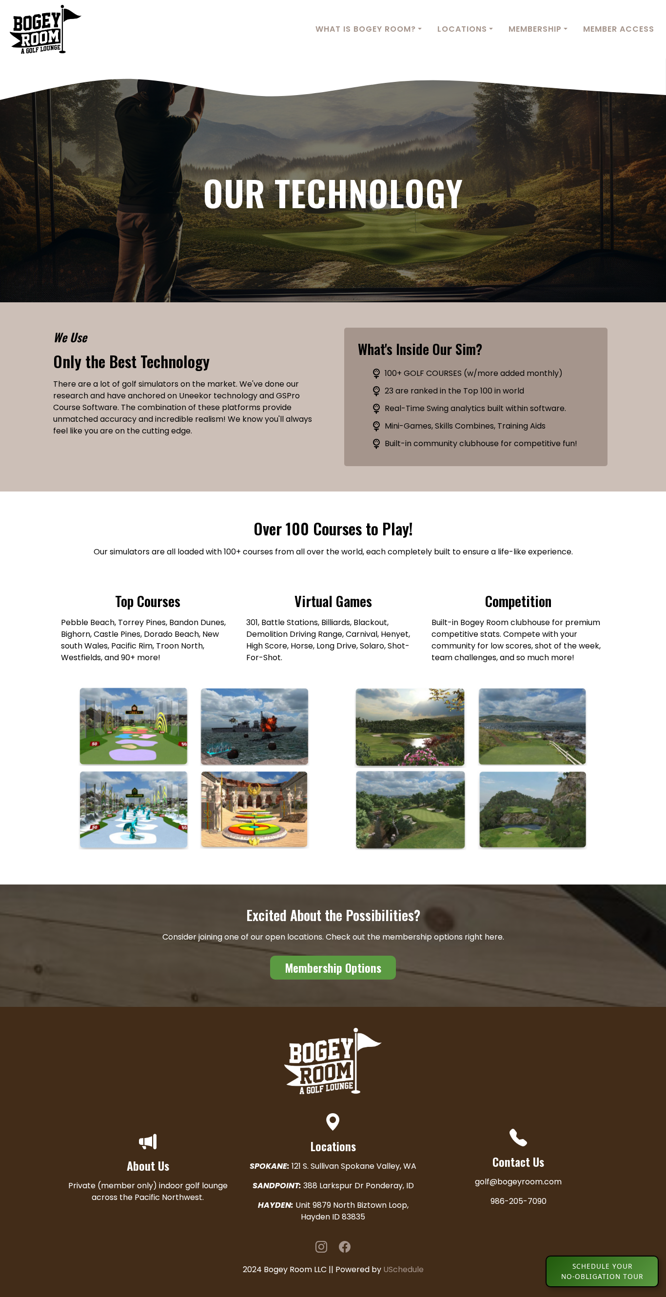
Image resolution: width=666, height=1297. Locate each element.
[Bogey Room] (40, 29)
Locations (462, 29)
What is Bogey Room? (365, 29)
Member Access (618, 29)
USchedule (403, 1269)
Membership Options (333, 967)
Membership (535, 29)
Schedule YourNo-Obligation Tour (602, 1270)
